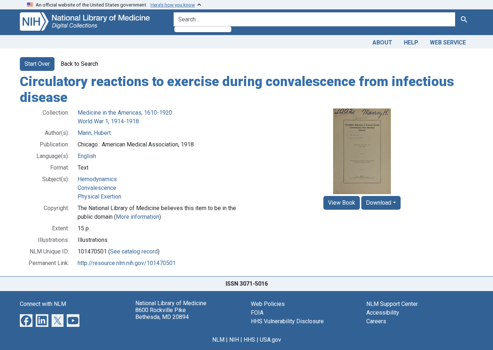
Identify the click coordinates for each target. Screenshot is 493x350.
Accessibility (382, 312)
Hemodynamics (97, 179)
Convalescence (97, 187)
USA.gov (270, 339)
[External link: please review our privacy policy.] (26, 320)
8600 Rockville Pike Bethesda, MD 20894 (162, 313)
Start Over (37, 63)
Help (411, 42)
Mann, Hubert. (95, 132)
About (382, 42)
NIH (234, 339)
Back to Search (79, 63)
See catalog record (134, 251)
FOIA (257, 312)
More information (137, 216)
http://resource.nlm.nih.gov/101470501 (127, 263)
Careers (376, 321)
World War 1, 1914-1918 (108, 121)
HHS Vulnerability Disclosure (287, 321)
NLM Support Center (392, 303)
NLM (218, 339)
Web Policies (268, 303)
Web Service (448, 42)
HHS (249, 339)
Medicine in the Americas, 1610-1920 (125, 112)
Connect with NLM (43, 303)
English (87, 156)
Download (378, 202)
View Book (341, 202)
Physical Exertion (99, 196)
